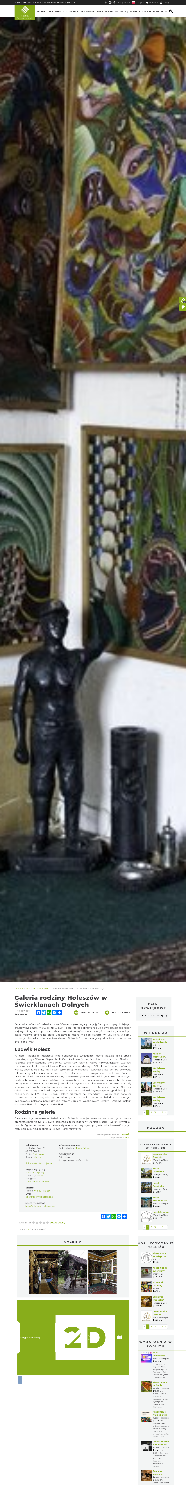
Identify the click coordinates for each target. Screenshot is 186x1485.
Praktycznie (105, 11)
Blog (133, 11)
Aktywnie (55, 11)
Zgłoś (125, 1134)
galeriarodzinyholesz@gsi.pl (39, 1197)
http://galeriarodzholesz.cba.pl (40, 1206)
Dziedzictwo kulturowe (37, 1181)
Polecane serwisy (151, 11)
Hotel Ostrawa (161, 1212)
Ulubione (153, 2)
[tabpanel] (43, 1272)
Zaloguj (166, 2)
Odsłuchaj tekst (89, 1013)
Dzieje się (121, 11)
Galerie (86, 1148)
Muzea (78, 1148)
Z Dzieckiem (70, 11)
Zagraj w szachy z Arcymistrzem (160, 1474)
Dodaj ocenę (57, 1223)
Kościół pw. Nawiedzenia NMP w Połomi (160, 1042)
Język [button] (139, 2)
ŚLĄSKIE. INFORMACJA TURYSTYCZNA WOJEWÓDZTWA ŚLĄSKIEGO (45, 2)
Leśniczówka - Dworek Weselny (160, 1157)
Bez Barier (88, 11)
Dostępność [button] (122, 2)
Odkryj (41, 11)
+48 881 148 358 (42, 1190)
